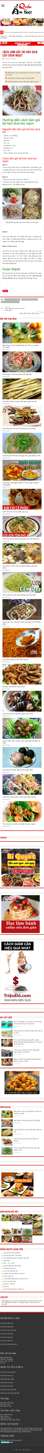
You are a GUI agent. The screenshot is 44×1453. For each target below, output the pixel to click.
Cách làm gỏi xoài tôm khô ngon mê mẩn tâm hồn (20, 539)
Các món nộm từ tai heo (10, 302)
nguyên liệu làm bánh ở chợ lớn (14, 1273)
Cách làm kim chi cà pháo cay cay (15, 512)
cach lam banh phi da (11, 1271)
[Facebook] (19, 1449)
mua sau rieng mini (10, 1281)
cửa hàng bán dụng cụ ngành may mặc (16, 1258)
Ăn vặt (2, 1363)
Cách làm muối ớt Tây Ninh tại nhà (15, 659)
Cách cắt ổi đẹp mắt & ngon (29, 312)
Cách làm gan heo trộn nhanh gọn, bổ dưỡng (18, 428)
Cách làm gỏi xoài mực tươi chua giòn (14, 308)
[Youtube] (26, 1449)
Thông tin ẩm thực (10, 1268)
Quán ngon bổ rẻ (5, 1418)
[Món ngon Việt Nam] (22, 22)
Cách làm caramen (6, 1337)
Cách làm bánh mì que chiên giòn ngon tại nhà (23, 82)
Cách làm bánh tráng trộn (8, 1344)
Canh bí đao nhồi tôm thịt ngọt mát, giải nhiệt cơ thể (21, 456)
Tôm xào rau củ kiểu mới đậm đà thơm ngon (18, 824)
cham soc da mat (14, 1301)
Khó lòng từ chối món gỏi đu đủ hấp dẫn (21, 78)
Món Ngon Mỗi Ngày (15, 36)
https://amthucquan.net (14, 1440)
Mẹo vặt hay (4, 1416)
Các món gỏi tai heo (13, 299)
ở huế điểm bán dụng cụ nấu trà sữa (16, 1279)
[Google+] (16, 1449)
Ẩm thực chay (5, 1404)
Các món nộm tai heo (30, 299)
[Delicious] (28, 1449)
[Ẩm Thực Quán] (22, 8)
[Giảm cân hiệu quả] (17, 957)
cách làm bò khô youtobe (12, 1253)
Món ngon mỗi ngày (6, 1402)
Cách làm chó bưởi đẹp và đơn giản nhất (17, 770)
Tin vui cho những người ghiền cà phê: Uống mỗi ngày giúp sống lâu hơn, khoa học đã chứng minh (28, 1042)
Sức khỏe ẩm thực (6, 1414)
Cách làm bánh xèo (6, 1341)
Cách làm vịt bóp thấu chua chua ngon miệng (19, 797)
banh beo (7, 1260)
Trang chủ (3, 36)
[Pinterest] (23, 1449)
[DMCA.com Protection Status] (7, 1442)
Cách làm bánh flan (6, 1334)
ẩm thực (10, 1428)
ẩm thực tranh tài (9, 1284)
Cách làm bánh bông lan (8, 1330)
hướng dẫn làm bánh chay (12, 1266)
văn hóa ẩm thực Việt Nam (12, 1255)
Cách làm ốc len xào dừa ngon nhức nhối (17, 714)
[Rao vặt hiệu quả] (17, 989)
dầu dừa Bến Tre (13, 1302)
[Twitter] (21, 1449)
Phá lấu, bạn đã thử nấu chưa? (13, 687)
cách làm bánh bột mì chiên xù (14, 1289)
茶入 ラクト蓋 (9, 1263)
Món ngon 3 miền (6, 1406)
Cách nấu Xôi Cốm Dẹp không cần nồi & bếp (18, 595)
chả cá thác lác (9, 1276)
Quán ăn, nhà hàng (6, 1359)
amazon (6, 1286)
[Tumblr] (30, 1449)
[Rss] (14, 1449)
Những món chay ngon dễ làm (10, 1420)
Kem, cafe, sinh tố (6, 1361)
